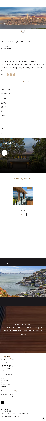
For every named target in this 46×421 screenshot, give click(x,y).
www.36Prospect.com (6, 54)
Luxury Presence (26, 413)
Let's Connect (23, 334)
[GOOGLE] (15, 391)
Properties (4, 382)
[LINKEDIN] (9, 391)
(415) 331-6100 (10, 366)
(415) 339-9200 (10, 365)
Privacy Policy (15, 416)
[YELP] (12, 391)
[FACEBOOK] (2, 391)
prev (21, 31)
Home (2, 378)
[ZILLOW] (19, 391)
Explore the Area (23, 301)
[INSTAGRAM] (6, 391)
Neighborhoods (5, 384)
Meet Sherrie (4, 380)
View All (23, 214)
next (24, 31)
